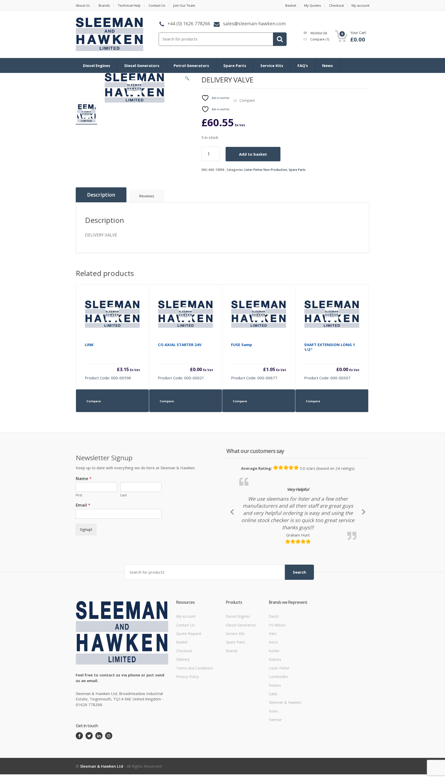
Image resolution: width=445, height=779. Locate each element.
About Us (83, 5)
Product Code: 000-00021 (185, 361)
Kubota (275, 694)
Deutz (274, 651)
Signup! (86, 529)
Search (299, 607)
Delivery (183, 694)
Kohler (274, 686)
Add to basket (253, 154)
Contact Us (157, 5)
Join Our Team (184, 5)
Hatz (273, 668)
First (79, 495)
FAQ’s (302, 65)
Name (84, 478)
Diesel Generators (141, 65)
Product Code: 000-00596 (112, 361)
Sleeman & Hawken (285, 737)
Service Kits (271, 65)
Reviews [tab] (146, 195)
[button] (187, 79)
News (327, 65)
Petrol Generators (191, 65)
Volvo (273, 746)
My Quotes (312, 5)
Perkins (275, 720)
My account (360, 5)
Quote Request (188, 668)
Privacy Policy (187, 711)
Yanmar (275, 754)
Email (83, 505)
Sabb (273, 729)
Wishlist (318, 33)
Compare (319, 39)
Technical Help (129, 5)
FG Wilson (277, 660)
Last (123, 495)
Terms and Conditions (194, 703)
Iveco (273, 677)
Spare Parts (234, 65)
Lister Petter (279, 703)
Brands (104, 5)
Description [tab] (101, 194)
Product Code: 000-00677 (258, 361)
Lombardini (278, 711)
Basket (290, 5)
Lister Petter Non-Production (265, 169)
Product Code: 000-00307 (332, 361)
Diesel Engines (96, 65)
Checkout (336, 5)
